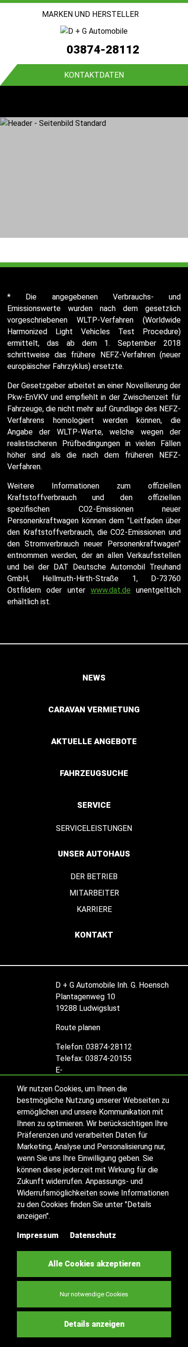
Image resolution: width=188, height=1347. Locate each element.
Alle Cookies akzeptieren (94, 1263)
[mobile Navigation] (15, 101)
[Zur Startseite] (94, 31)
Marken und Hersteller (91, 14)
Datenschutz (93, 1235)
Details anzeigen (94, 1324)
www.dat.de (111, 590)
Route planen (78, 1027)
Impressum (37, 1235)
